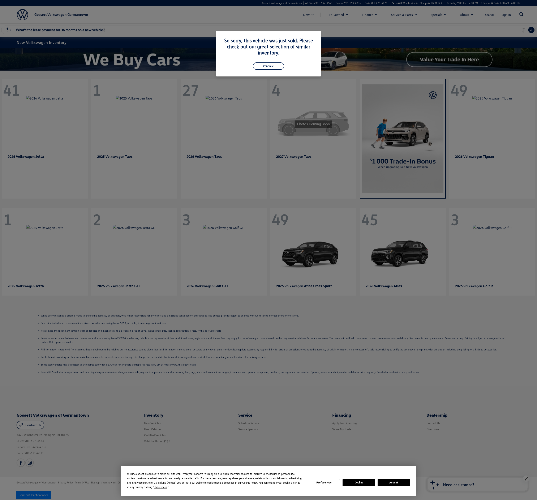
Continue (268, 66)
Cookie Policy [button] (249, 482)
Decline (359, 482)
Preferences (324, 482)
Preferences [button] (160, 487)
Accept (393, 482)
